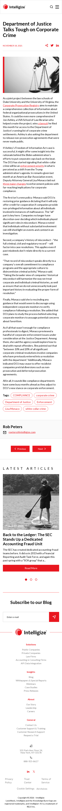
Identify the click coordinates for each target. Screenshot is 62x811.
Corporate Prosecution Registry (21, 105)
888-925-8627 (31, 761)
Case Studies (31, 687)
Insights (31, 671)
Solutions (31, 644)
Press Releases (31, 690)
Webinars (31, 683)
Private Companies (31, 653)
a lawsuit (43, 123)
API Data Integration (31, 663)
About (31, 699)
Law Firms (31, 656)
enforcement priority (32, 165)
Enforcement (44, 402)
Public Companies (31, 649)
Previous (21, 448)
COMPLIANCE (21, 395)
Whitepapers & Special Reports (31, 680)
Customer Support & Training (31, 728)
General (31, 719)
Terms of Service (46, 781)
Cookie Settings (25, 788)
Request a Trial (31, 735)
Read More (31, 568)
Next (40, 448)
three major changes (14, 183)
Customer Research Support (31, 731)
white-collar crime (36, 408)
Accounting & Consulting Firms (31, 659)
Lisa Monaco (12, 408)
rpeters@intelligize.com (22, 432)
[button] (26, 580)
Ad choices (41, 788)
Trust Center (27, 781)
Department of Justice (18, 402)
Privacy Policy (9, 781)
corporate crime (45, 395)
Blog (31, 677)
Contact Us (31, 725)
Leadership (31, 707)
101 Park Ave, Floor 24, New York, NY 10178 (31, 751)
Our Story (31, 704)
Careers (31, 711)
